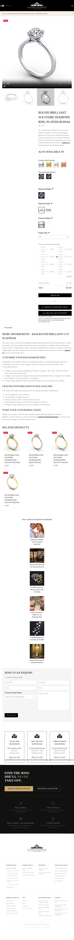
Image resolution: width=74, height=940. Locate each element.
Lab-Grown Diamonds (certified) (44, 873)
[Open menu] (72, 5)
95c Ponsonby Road (14, 748)
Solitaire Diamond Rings (57, 320)
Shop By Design (11, 868)
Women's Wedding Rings (27, 869)
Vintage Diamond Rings (13, 884)
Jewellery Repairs (10, 908)
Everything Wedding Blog (44, 908)
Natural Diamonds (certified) (43, 869)
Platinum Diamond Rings (59, 318)
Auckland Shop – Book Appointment (60, 905)
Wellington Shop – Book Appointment (61, 914)
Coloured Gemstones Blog (44, 912)
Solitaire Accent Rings (12, 873)
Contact (58, 897)
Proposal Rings (10, 887)
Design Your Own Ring (12, 913)
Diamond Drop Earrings (61, 873)
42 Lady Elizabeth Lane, (37, 748)
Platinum (43, 321)
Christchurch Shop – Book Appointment (61, 909)
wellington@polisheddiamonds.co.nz (39, 760)
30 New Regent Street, (60, 748)
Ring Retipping (10, 903)
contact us (66, 143)
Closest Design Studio (13, 693)
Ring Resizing (9, 901)
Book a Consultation (19, 789)
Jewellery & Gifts (61, 865)
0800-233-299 (14, 757)
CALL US (8, 6)
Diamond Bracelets (60, 876)
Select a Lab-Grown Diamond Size (49, 244)
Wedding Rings (27, 865)
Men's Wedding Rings (28, 872)
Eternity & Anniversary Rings (12, 881)
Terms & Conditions (27, 908)
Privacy (25, 927)
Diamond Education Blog (45, 915)
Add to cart (55, 295)
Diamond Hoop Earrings (61, 871)
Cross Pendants (59, 881)
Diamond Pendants (60, 878)
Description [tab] (8, 328)
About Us (24, 901)
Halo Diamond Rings (12, 876)
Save (6, 20)
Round (48, 321)
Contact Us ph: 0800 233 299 (61, 901)
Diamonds (42, 865)
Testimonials (25, 906)
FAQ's (24, 903)
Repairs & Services (12, 897)
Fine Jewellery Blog (44, 905)
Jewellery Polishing (11, 906)
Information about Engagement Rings (43, 901)
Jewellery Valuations (11, 911)
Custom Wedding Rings (28, 875)
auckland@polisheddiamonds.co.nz (16, 760)
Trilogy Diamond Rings (12, 878)
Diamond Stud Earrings (61, 868)
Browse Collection (48, 789)
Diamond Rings (49, 318)
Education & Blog (45, 897)
